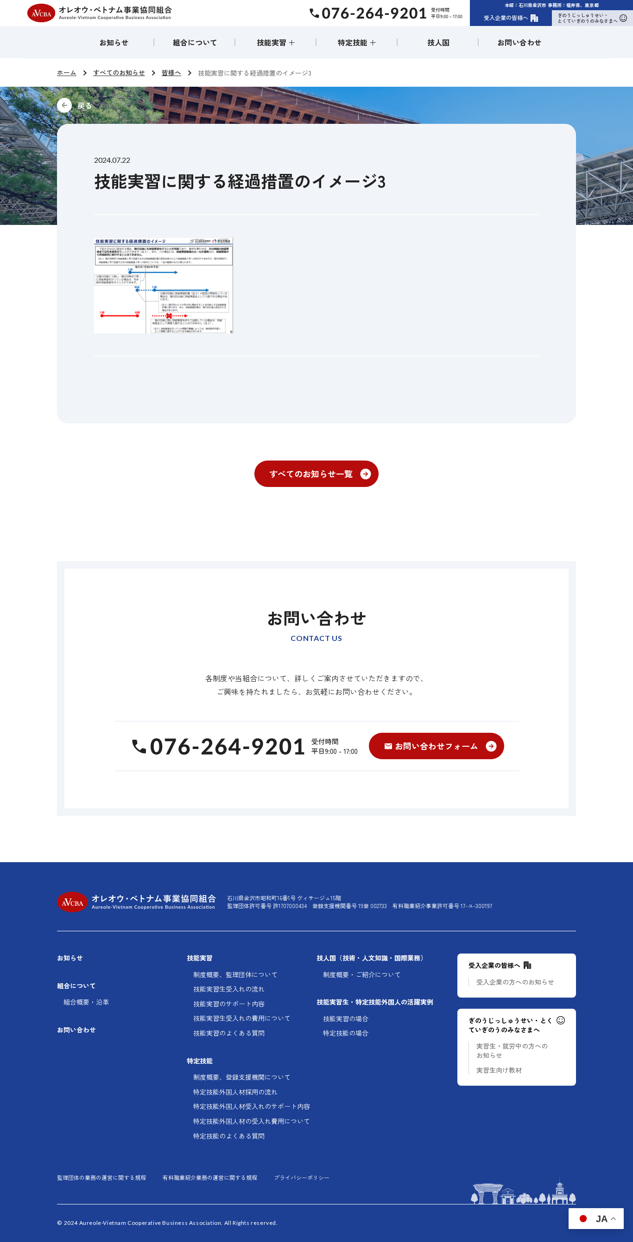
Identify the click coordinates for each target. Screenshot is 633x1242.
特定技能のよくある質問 (229, 1136)
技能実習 (200, 958)
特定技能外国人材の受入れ (251, 1121)
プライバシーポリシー (301, 1177)
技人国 (438, 42)
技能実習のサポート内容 (229, 1003)
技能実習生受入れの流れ (229, 989)
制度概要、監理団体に (235, 974)
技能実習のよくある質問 (229, 1033)
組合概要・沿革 (86, 1002)
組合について (195, 42)
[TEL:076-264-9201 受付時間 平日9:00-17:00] (243, 746)
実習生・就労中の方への (512, 1051)
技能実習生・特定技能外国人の (374, 1002)
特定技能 (200, 1060)
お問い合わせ (519, 42)
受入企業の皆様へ (506, 17)
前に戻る (147, 105)
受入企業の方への (515, 982)
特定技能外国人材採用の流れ (235, 1092)
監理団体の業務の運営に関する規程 (101, 1177)
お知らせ (114, 42)
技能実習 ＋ (276, 42)
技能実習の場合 (345, 1018)
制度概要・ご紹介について (362, 974)
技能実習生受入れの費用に (242, 1018)
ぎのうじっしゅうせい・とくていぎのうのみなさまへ (587, 18)
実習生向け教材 (499, 1070)
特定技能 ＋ (357, 42)
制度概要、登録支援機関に (242, 1077)
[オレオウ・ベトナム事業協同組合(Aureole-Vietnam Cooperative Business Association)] (99, 13)
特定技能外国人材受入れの (251, 1106)
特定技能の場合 (345, 1033)
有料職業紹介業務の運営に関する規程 (210, 1177)
